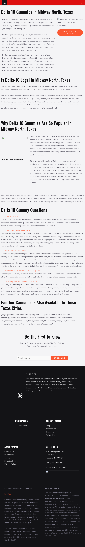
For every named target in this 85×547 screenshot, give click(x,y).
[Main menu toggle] (4, 2)
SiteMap (7, 494)
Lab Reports (21, 426)
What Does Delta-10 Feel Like (17, 230)
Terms (7, 458)
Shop (48, 426)
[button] (81, 2)
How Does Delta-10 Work (15, 250)
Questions (50, 432)
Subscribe (59, 358)
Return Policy (51, 435)
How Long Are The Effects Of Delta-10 (21, 282)
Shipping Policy (10, 461)
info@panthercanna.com (56, 467)
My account (51, 429)
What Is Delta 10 (11, 216)
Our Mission (9, 455)
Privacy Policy (10, 464)
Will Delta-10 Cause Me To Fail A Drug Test (22, 271)
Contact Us (9, 452)
